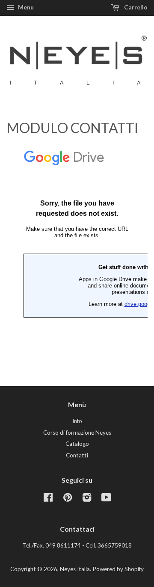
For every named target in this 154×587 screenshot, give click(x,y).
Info (77, 421)
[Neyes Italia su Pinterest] (67, 499)
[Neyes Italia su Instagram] (87, 499)
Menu (25, 7)
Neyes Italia (75, 569)
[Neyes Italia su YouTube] (106, 499)
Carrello (135, 7)
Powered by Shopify (118, 569)
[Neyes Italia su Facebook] (48, 499)
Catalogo (77, 443)
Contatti (77, 455)
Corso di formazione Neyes (77, 432)
